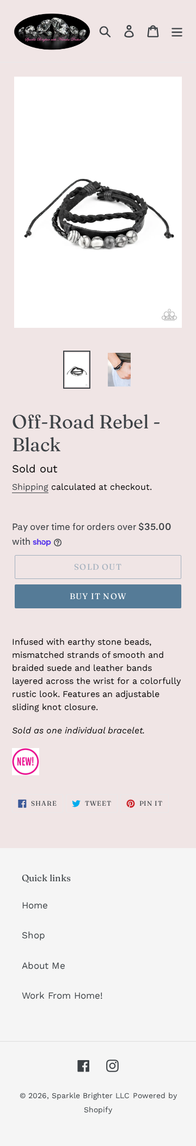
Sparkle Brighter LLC (91, 1095)
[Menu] (177, 30)
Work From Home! (62, 995)
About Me (43, 965)
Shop (33, 935)
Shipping (30, 487)
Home (35, 905)
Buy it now (98, 596)
